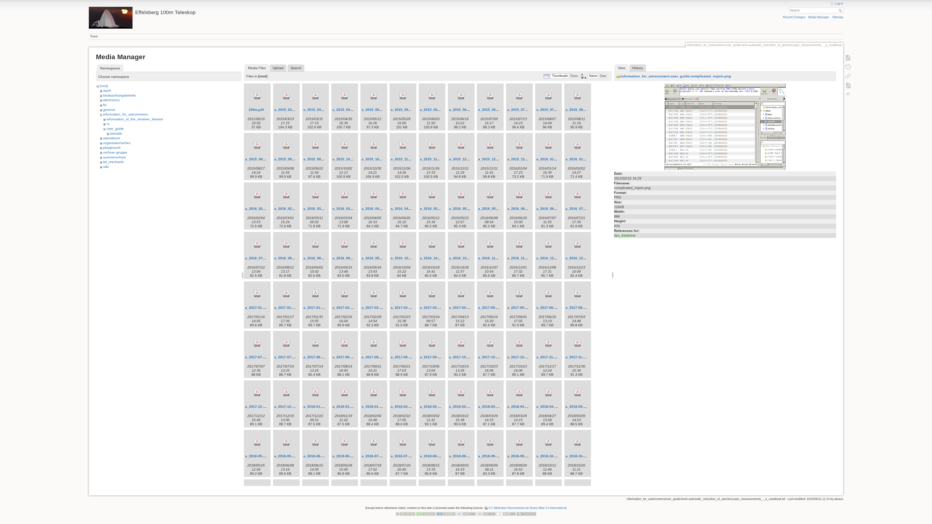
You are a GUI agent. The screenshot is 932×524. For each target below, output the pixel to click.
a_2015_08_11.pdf (580, 110)
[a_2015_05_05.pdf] (374, 95)
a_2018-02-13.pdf (405, 407)
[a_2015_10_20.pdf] (374, 145)
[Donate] (425, 513)
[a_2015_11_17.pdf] (432, 145)
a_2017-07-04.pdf (259, 357)
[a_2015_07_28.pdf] (548, 95)
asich (107, 90)
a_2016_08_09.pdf (289, 258)
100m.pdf (256, 110)
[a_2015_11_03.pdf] (403, 145)
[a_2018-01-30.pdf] (374, 392)
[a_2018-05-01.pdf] (578, 392)
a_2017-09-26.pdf (434, 357)
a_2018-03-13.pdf (463, 407)
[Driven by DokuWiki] (526, 513)
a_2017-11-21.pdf (580, 357)
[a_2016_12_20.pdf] (578, 244)
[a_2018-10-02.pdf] (548, 442)
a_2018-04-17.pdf (550, 407)
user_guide (115, 129)
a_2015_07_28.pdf (551, 110)
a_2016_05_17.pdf (464, 209)
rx (108, 124)
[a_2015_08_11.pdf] (578, 95)
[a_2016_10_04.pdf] (403, 244)
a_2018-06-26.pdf (347, 456)
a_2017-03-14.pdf (405, 308)
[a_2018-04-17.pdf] (548, 392)
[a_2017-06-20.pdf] (578, 293)
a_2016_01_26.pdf (580, 159)
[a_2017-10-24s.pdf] (490, 343)
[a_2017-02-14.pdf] (345, 293)
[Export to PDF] (848, 85)
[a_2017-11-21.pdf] (578, 343)
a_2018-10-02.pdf (550, 456)
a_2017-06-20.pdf (580, 308)
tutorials (116, 133)
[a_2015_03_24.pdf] (286, 95)
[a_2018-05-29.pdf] (286, 442)
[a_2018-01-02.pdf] (315, 392)
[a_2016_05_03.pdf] (432, 194)
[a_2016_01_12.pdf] (548, 145)
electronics (111, 100)
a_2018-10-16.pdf (580, 456)
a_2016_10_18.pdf (435, 258)
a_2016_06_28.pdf (551, 209)
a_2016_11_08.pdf (493, 258)
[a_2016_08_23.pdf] (315, 244)
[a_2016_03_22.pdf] (345, 194)
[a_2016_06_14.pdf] (519, 194)
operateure (111, 138)
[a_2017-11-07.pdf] (548, 343)
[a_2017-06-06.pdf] (548, 293)
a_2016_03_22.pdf (347, 209)
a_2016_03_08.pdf (318, 209)
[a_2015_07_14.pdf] (519, 95)
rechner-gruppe (115, 152)
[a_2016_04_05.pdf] (374, 194)
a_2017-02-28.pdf (376, 308)
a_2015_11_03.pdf (405, 159)
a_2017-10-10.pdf (463, 357)
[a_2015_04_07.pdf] (315, 95)
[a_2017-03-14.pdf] (403, 293)
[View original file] (725, 126)
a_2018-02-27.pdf (434, 407)
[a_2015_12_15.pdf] (490, 145)
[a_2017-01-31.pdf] (315, 293)
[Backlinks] (848, 76)
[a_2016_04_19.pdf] (403, 194)
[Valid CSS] (486, 513)
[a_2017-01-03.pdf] (257, 293)
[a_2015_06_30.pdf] (490, 95)
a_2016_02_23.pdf (289, 209)
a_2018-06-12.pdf (317, 456)
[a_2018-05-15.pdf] (257, 442)
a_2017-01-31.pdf (317, 308)
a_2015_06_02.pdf (435, 110)
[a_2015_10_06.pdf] (345, 145)
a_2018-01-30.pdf (376, 407)
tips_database (625, 235)
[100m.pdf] (257, 95)
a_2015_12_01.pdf (464, 159)
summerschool (114, 157)
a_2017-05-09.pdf (492, 308)
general (109, 110)
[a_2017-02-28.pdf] (374, 293)
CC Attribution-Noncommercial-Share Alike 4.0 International (528, 508)
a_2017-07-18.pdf (288, 357)
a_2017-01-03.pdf (259, 308)
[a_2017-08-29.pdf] (374, 343)
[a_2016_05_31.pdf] (490, 194)
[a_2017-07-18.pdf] (286, 343)
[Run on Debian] (506, 513)
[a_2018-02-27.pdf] (432, 392)
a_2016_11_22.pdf (522, 258)
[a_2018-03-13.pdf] (461, 392)
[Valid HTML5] (466, 513)
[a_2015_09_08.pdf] (286, 145)
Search (841, 10)
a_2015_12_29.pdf (522, 159)
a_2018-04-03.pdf (521, 407)
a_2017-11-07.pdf (550, 357)
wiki (106, 167)
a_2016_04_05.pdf (376, 209)
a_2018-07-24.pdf (405, 456)
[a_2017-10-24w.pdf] (519, 343)
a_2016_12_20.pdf (580, 258)
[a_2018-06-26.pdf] (345, 442)
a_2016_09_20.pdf (376, 258)
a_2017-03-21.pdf (434, 308)
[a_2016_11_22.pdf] (519, 244)
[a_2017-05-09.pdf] (490, 293)
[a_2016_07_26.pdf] (257, 244)
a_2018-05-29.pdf (288, 456)
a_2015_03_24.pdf (289, 110)
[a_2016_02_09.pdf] (257, 194)
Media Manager (818, 17)
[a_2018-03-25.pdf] (490, 392)
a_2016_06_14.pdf (522, 209)
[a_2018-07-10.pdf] (374, 442)
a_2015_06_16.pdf (464, 110)
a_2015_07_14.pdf (522, 110)
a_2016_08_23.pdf (318, 258)
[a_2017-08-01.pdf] (315, 343)
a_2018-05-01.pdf (580, 407)
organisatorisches (116, 143)
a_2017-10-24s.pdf (493, 357)
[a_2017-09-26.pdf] (432, 343)
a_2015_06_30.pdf (493, 110)
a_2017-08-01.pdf (317, 357)
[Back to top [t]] (848, 94)
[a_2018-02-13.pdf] (403, 392)
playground (111, 147)
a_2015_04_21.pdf (347, 110)
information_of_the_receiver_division (135, 119)
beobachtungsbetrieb (119, 95)
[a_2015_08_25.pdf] (257, 145)
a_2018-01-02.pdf (317, 407)
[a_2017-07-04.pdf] (257, 343)
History (637, 68)
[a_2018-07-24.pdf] (403, 442)
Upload (278, 68)
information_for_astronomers (125, 114)
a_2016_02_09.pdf (260, 209)
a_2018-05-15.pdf (259, 456)
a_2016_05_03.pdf (435, 209)
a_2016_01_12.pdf (551, 159)
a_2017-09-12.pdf (405, 357)
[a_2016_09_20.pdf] (374, 244)
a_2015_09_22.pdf (318, 159)
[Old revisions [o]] (848, 67)
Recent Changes (794, 17)
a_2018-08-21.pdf (463, 456)
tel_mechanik (113, 162)
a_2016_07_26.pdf (260, 258)
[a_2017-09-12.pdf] (403, 343)
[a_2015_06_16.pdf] (461, 95)
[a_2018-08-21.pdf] (461, 442)
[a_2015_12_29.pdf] (519, 145)
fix (105, 105)
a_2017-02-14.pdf (347, 308)
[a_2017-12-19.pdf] (286, 392)
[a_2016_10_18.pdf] (432, 244)
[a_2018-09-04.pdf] (490, 442)
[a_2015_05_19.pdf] (403, 95)
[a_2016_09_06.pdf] (345, 244)
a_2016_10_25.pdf (464, 258)
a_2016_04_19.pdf (406, 209)
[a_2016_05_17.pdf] (461, 194)
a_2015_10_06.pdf (347, 159)
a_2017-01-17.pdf (288, 308)
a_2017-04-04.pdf (463, 308)
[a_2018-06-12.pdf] (315, 442)
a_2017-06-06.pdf (550, 308)
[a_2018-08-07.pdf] (432, 442)
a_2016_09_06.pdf (347, 258)
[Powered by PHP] (446, 513)
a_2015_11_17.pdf (434, 159)
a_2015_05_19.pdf (406, 110)
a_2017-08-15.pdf (347, 357)
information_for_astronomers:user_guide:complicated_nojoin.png (676, 76)
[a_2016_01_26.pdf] (578, 145)
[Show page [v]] (848, 57)
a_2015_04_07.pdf (318, 110)
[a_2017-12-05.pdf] (257, 392)
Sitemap (837, 17)
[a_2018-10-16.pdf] (578, 442)
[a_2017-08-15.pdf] (345, 343)
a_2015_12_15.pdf (493, 159)
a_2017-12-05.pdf (259, 407)
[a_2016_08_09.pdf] (286, 244)
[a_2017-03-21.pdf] (432, 293)
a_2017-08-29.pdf (376, 357)
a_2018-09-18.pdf (521, 456)
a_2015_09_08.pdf (289, 159)
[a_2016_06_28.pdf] (548, 194)
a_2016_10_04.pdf (406, 258)
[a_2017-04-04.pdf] (461, 293)
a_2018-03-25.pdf (492, 407)
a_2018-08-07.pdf (434, 456)
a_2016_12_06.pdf (551, 258)
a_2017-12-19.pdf (288, 407)
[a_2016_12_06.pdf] (548, 244)
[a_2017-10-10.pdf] (461, 343)
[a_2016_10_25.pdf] (461, 244)
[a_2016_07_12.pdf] (578, 194)
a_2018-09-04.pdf (492, 456)
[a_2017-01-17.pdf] (286, 293)
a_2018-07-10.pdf (376, 456)
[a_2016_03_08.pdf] (315, 194)
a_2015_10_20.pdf (376, 159)
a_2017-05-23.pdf (521, 308)
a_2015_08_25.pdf (260, 159)
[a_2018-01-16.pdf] (345, 392)
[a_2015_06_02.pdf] (432, 95)
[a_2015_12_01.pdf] (461, 145)
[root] (104, 86)
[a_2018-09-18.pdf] (519, 442)
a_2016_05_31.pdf (493, 209)
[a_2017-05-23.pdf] (519, 293)
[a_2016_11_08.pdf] (490, 244)
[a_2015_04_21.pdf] (345, 95)
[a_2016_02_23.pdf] (286, 194)
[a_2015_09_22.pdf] (315, 145)
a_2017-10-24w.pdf (522, 357)
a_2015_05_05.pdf (376, 110)
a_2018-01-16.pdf (347, 407)
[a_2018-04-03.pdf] (519, 392)
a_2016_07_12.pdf (580, 209)
